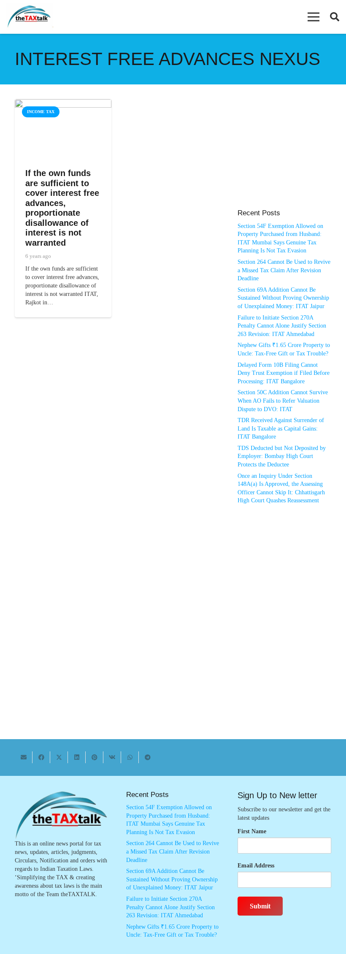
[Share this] (41, 757)
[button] (313, 16)
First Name (252, 831)
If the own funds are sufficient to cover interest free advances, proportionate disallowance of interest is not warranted (62, 207)
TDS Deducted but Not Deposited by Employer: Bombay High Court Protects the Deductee (282, 456)
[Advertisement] (284, 158)
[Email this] (23, 757)
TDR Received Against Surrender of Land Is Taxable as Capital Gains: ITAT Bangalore (281, 428)
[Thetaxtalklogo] (29, 17)
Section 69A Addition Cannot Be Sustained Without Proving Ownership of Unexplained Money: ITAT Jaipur (283, 298)
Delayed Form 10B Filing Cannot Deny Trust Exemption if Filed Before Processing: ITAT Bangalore (284, 373)
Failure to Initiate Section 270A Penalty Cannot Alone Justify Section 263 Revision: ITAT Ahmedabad (282, 325)
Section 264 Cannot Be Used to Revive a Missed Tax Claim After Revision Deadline (284, 270)
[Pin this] (94, 757)
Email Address (256, 865)
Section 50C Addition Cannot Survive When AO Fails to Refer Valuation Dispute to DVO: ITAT (283, 400)
